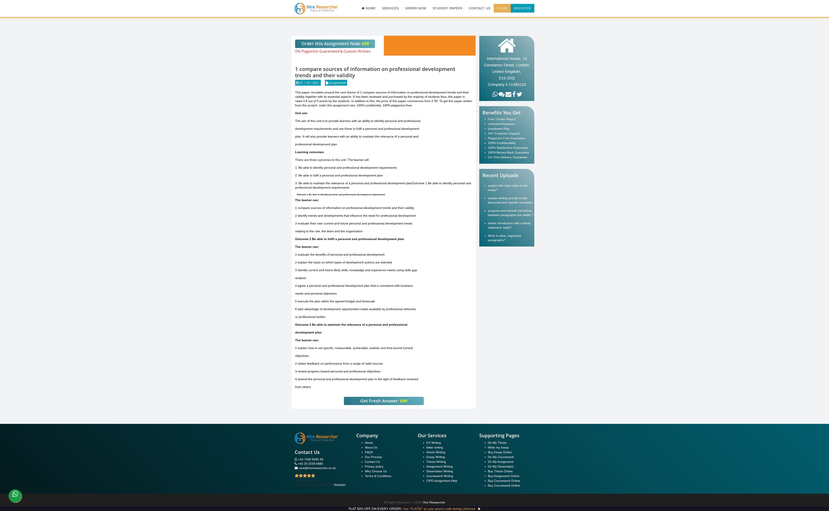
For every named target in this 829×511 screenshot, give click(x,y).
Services (390, 8)
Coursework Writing (439, 476)
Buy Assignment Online (503, 476)
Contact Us (479, 8)
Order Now (415, 8)
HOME (370, 8)
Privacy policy (374, 466)
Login (502, 8)
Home (369, 442)
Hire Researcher (434, 502)
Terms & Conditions (378, 476)
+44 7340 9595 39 (310, 459)
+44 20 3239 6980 (310, 463)
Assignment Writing (439, 466)
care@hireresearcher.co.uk (317, 468)
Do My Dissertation (501, 466)
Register (522, 8)
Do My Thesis (497, 442)
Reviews (340, 485)
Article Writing (435, 452)
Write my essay (498, 447)
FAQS (369, 452)
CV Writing (433, 442)
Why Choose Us (376, 471)
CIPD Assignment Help (441, 480)
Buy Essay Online (500, 452)
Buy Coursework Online (504, 480)
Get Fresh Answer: (383, 401)
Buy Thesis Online (500, 471)
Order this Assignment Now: (335, 43)
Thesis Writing (436, 461)
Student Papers (447, 8)
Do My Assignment (500, 461)
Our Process (373, 457)
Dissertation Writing (439, 471)
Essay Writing (435, 457)
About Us (371, 447)
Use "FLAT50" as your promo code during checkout (439, 509)
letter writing (434, 447)
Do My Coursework (501, 457)
